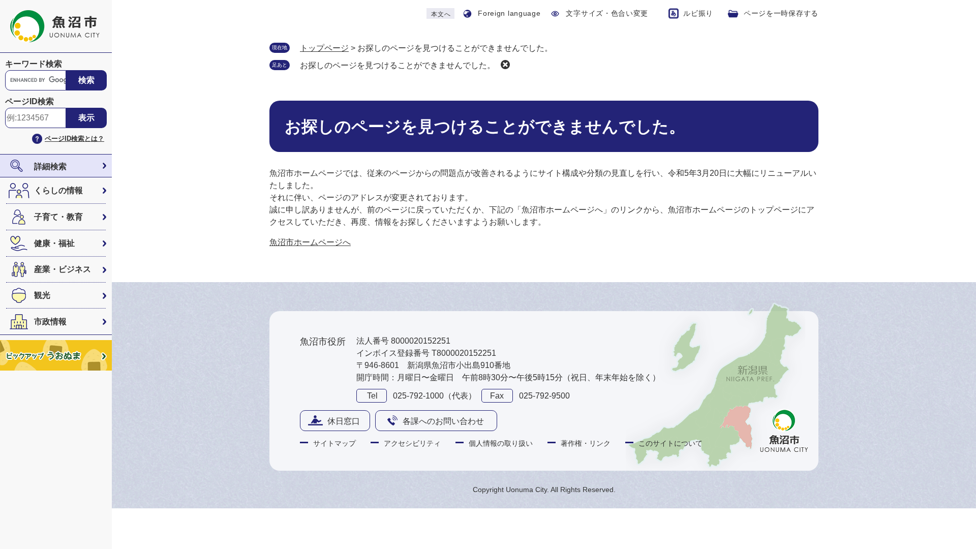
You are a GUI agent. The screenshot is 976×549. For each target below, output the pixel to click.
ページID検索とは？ (74, 138)
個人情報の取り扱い (501, 443)
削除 (505, 64)
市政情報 (50, 321)
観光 (42, 295)
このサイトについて (670, 443)
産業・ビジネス (62, 269)
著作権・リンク (586, 443)
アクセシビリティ (412, 443)
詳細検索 (50, 166)
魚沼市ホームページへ (310, 242)
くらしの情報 (58, 190)
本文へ (440, 14)
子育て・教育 (58, 216)
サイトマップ (334, 443)
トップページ (324, 48)
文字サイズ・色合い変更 (607, 13)
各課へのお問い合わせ (443, 421)
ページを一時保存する (781, 13)
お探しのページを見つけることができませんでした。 (397, 65)
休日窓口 (343, 421)
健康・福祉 (54, 243)
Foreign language (509, 13)
